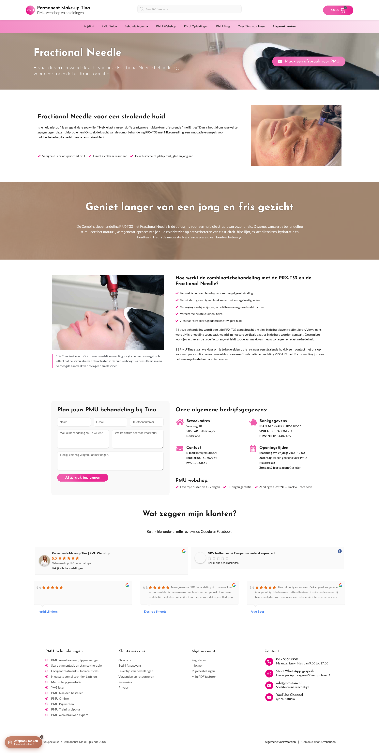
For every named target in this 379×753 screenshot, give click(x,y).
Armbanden (328, 742)
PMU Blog (223, 26)
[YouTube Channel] (269, 697)
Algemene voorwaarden (280, 742)
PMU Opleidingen (196, 26)
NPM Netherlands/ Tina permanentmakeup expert (241, 553)
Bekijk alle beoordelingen (67, 568)
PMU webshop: (191, 480)
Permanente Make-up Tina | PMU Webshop (81, 553)
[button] (367, 741)
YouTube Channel (289, 695)
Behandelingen (134, 26)
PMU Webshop (166, 26)
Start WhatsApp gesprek (295, 671)
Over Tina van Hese (251, 26)
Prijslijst (88, 26)
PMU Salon (109, 26)
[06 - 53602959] (269, 662)
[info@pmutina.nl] (269, 685)
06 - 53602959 (207, 457)
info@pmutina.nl (206, 452)
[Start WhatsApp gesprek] (269, 673)
